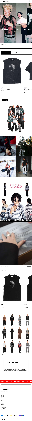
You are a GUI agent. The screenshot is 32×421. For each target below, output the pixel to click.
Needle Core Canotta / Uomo (5, 89)
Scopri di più (29, 266)
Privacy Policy (3, 408)
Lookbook (2, 396)
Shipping (2, 403)
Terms (2, 419)
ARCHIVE (2, 354)
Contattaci (2, 404)
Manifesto (2, 395)
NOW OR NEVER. (3, 44)
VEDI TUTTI (25, 92)
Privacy (4, 419)
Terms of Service (3, 407)
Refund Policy (3, 409)
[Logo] (6, 1)
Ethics (2, 397)
